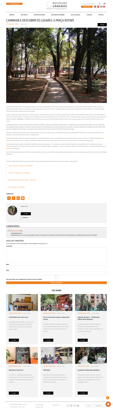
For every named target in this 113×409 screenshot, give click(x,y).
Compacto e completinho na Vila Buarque (19, 173)
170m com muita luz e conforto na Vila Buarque (20, 166)
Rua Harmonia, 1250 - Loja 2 (18, 407)
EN (95, 6)
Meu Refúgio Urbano (58, 15)
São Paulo (24, 15)
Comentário (9, 246)
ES (98, 6)
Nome (7, 264)
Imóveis (11, 15)
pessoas (101, 15)
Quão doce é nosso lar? (16, 370)
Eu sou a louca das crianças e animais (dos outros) (56, 318)
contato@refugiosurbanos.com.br (17, 404)
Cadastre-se (98, 406)
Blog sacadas (75, 15)
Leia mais (25, 213)
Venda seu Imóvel (14, 3)
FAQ (89, 406)
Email (7, 270)
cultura (89, 15)
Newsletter (87, 6)
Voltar (102, 25)
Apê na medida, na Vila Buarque (16, 187)
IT (101, 6)
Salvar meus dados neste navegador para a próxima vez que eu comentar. (24, 279)
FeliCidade (46, 370)
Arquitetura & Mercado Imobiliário (89, 370)
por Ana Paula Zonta (12, 24)
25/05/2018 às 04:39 (16, 233)
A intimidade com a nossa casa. (19, 317)
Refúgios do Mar (39, 15)
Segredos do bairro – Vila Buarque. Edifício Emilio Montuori (89, 318)
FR (104, 6)
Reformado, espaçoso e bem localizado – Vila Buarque (22, 180)
